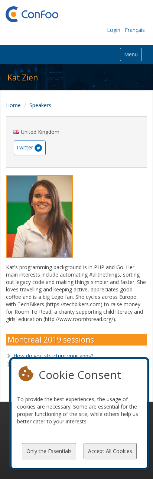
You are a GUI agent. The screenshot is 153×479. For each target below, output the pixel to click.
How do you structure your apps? (53, 355)
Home (13, 105)
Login (113, 29)
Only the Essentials (49, 451)
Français (135, 29)
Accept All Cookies (110, 451)
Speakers (40, 105)
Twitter (24, 147)
